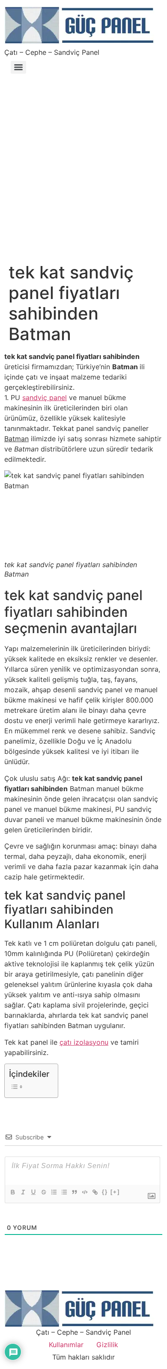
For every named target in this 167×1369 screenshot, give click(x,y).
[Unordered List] (64, 1192)
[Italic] (23, 1192)
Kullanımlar (66, 1344)
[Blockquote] (74, 1192)
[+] (115, 1192)
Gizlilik (107, 1344)
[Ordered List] (53, 1192)
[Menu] (18, 67)
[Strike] (43, 1192)
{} (105, 1192)
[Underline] (33, 1192)
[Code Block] (84, 1192)
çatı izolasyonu (84, 1042)
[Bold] (12, 1192)
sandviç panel (44, 397)
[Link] (94, 1192)
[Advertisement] (83, 164)
